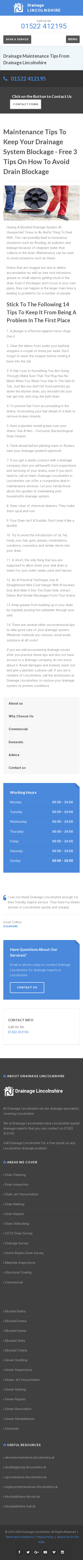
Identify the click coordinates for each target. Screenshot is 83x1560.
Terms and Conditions (19, 1537)
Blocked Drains (16, 1321)
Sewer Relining (15, 1389)
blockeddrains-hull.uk (20, 1506)
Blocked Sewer (16, 1331)
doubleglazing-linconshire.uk (25, 1467)
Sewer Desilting (16, 1360)
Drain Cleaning (15, 1175)
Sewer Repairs (15, 1399)
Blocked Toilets (16, 1350)
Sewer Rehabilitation (20, 1419)
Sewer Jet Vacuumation (22, 1380)
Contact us (17, 768)
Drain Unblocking (17, 1224)
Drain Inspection (17, 1185)
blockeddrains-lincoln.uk (22, 1497)
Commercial (18, 729)
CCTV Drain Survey (19, 1233)
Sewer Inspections (18, 1370)
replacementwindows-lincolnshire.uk (31, 1487)
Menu (72, 39)
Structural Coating (18, 1272)
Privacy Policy (45, 1537)
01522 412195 (28, 78)
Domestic (16, 742)
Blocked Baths (15, 1311)
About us (16, 703)
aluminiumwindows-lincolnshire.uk (29, 1458)
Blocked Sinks (15, 1341)
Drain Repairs (14, 1214)
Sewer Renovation (18, 1409)
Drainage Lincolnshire (39, 1091)
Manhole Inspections (20, 1263)
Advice (14, 755)
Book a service (17, 39)
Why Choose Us (21, 716)
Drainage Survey (16, 1243)
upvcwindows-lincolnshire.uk (25, 1477)
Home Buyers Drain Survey (24, 1253)
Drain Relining (14, 1204)
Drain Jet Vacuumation (21, 1194)
